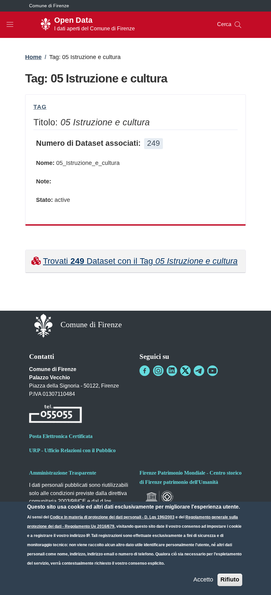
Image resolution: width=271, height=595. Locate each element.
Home (33, 57)
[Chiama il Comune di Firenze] (55, 415)
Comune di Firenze (49, 5)
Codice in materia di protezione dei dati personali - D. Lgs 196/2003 (112, 517)
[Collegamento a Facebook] (144, 370)
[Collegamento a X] (185, 370)
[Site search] (238, 25)
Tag (40, 107)
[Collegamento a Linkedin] (172, 370)
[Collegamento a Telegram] (199, 370)
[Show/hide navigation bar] (10, 24)
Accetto (203, 579)
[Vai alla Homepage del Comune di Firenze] (43, 325)
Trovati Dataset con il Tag (140, 261)
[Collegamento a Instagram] (158, 370)
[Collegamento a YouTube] (212, 370)
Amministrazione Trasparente (62, 473)
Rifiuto (229, 579)
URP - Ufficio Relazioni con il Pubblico (72, 450)
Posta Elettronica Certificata (61, 436)
